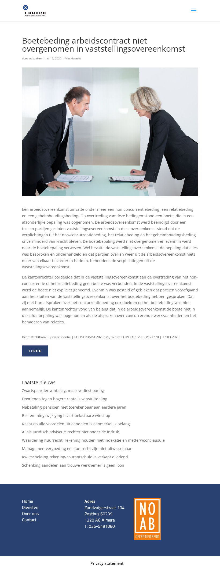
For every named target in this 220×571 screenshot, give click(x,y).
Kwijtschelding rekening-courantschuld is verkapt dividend (75, 456)
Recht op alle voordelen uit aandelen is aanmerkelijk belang (76, 423)
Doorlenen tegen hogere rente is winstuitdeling (64, 398)
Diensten (30, 507)
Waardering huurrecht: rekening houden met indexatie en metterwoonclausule (93, 440)
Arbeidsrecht (73, 58)
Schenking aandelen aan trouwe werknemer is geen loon (73, 465)
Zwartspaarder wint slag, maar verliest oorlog (63, 390)
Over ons (30, 513)
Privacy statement (107, 563)
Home (27, 501)
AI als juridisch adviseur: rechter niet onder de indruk (70, 431)
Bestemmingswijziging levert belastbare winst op (66, 415)
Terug (35, 350)
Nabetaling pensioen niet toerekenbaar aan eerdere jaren (74, 407)
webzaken (35, 58)
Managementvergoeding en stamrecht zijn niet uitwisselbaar (77, 448)
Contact (29, 520)
